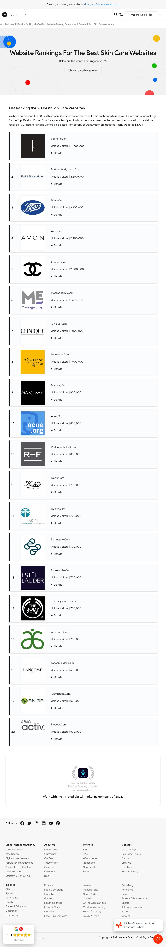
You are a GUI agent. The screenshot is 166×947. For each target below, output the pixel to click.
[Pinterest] (58, 823)
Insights (10, 884)
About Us (49, 844)
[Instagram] (37, 823)
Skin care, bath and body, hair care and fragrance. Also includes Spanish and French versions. (103, 369)
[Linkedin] (44, 823)
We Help (88, 844)
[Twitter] (29, 823)
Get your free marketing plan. (101, 4)
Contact (126, 844)
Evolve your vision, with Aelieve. (65, 4)
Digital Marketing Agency (20, 844)
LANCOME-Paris (103, 677)
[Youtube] (51, 823)
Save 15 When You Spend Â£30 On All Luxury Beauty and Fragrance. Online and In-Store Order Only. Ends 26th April (103, 214)
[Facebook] (22, 823)
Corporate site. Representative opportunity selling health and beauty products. (103, 646)
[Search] (115, 15)
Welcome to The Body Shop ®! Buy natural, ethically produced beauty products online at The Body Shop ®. (103, 615)
